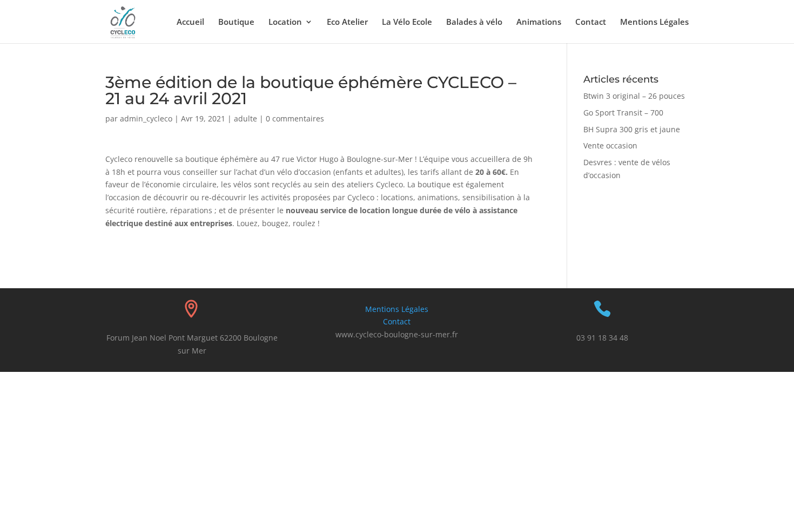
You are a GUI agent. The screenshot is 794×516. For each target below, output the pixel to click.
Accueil (190, 22)
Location (285, 22)
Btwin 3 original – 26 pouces (634, 96)
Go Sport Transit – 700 (623, 112)
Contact (590, 22)
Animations (538, 22)
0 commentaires (295, 118)
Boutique (236, 22)
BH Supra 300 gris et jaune (631, 129)
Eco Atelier (347, 22)
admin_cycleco (146, 118)
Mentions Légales (654, 22)
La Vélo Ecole (407, 22)
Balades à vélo (474, 22)
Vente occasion (610, 145)
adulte (245, 118)
